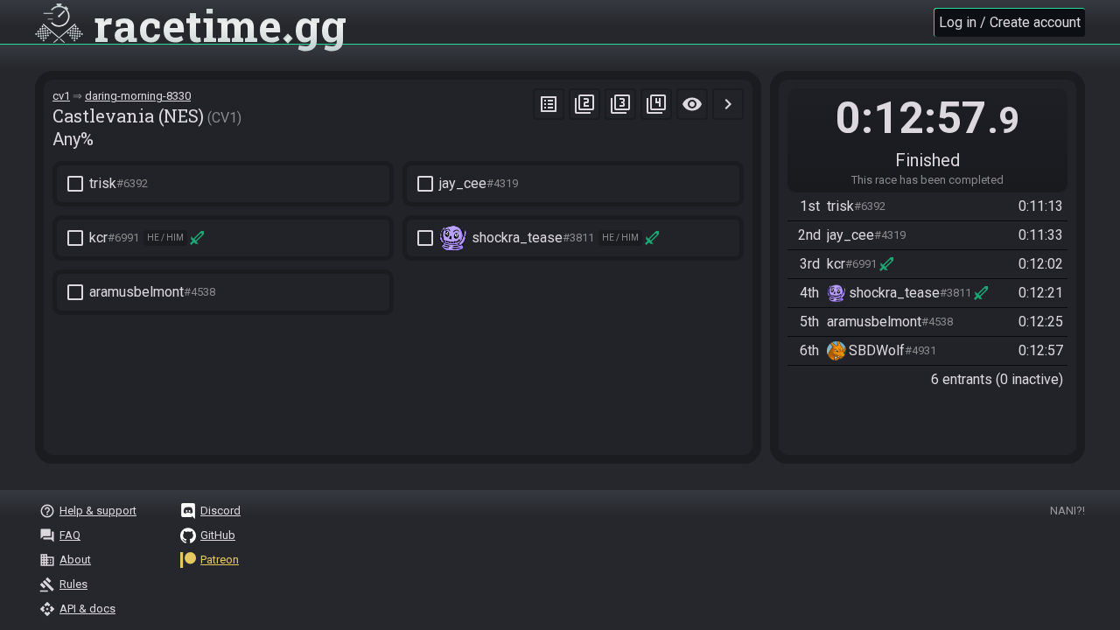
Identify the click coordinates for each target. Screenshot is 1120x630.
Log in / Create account (1010, 22)
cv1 (61, 95)
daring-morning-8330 (138, 95)
